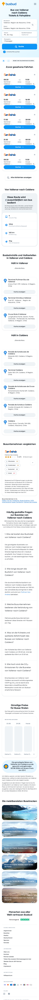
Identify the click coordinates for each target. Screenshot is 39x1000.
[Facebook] (9, 994)
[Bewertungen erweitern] (32, 462)
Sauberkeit (11, 469)
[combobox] (20, 22)
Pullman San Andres (11, 455)
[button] (33, 25)
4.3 (17, 469)
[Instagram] (4, 994)
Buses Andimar (25, 500)
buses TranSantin (17, 502)
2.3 (18, 465)
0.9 (14, 473)
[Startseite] (3, 61)
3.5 (17, 461)
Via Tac (9, 500)
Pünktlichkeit (12, 465)
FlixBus (4, 500)
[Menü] (35, 4)
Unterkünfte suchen (13, 51)
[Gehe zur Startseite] (9, 4)
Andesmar (15, 500)
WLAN (10, 473)
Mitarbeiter (11, 461)
